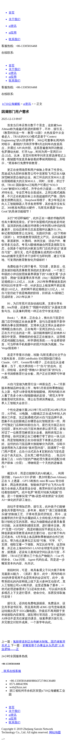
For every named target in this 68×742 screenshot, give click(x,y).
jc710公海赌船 (11, 103)
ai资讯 (27, 103)
